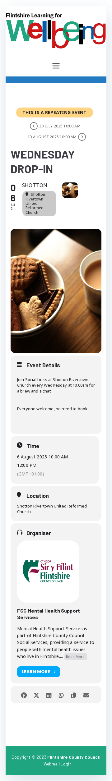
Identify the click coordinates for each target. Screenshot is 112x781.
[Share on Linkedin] (49, 694)
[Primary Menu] (56, 66)
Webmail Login (58, 763)
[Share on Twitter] (36, 694)
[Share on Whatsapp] (61, 694)
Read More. (76, 656)
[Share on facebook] (24, 694)
